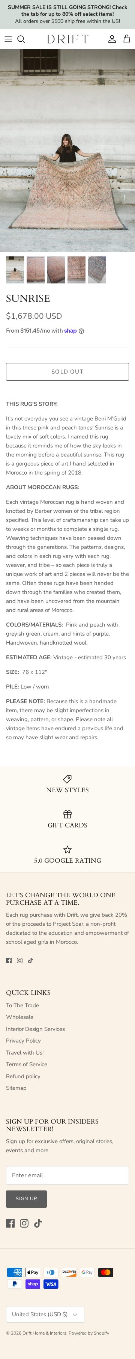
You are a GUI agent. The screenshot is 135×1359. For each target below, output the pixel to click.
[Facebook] (9, 960)
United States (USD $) (40, 1314)
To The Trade (22, 1005)
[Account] (110, 39)
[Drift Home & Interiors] (67, 39)
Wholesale (19, 1017)
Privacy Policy (23, 1040)
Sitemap (16, 1088)
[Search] (24, 39)
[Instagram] (19, 960)
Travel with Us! (25, 1052)
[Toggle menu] (8, 39)
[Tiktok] (30, 960)
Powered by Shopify (89, 1333)
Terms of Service (26, 1064)
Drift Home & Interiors (44, 1333)
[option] (67, 150)
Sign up (26, 1198)
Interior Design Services (35, 1029)
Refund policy (23, 1076)
